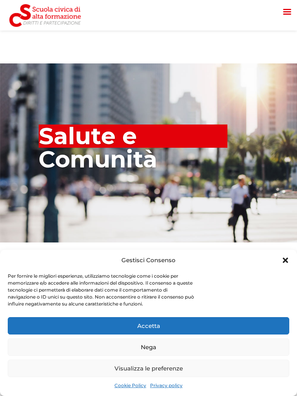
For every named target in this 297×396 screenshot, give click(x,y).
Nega (148, 347)
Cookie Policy (130, 385)
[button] (285, 260)
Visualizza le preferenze (148, 368)
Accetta (148, 325)
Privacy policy (166, 385)
